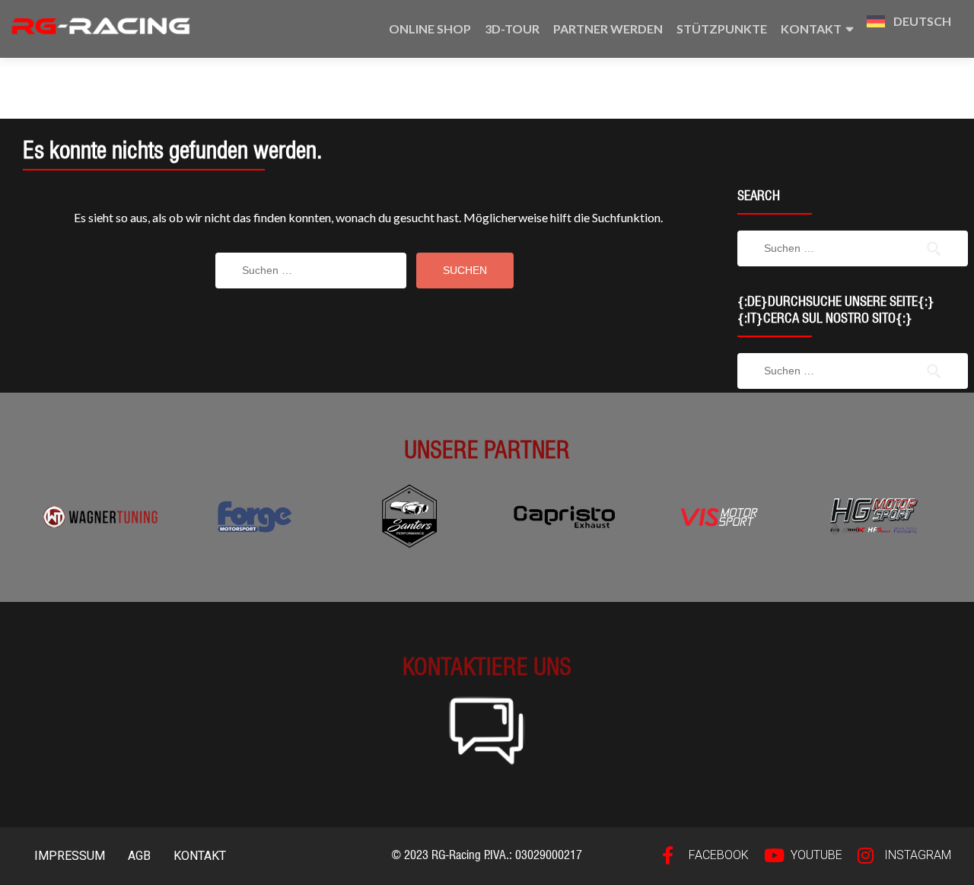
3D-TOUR (512, 28)
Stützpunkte (721, 28)
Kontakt (811, 28)
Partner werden (608, 28)
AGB (139, 855)
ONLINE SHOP (430, 28)
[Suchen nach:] (310, 270)
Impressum (69, 855)
